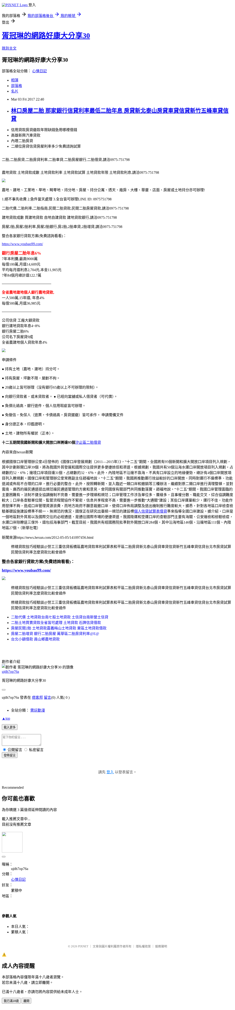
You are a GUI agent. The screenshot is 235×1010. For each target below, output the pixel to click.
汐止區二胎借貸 (88, 442)
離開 (26, 1001)
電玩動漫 (37, 710)
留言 (47, 697)
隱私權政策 (143, 946)
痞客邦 (37, 697)
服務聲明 (161, 946)
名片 (14, 91)
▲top (6, 718)
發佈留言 (10, 755)
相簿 (14, 80)
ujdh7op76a (10, 671)
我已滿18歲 (11, 1001)
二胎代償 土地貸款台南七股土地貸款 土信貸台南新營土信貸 (59, 617)
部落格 (16, 86)
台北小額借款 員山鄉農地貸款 (35, 639)
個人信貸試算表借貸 (150, 511)
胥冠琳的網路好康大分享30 (46, 35)
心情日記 (39, 71)
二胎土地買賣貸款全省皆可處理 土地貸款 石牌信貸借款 (56, 623)
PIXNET (83, 946)
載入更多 (10, 727)
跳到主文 (9, 48)
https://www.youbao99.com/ (22, 244)
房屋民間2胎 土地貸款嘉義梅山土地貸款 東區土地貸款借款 (58, 628)
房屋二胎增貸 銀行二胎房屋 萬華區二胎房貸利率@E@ (55, 634)
